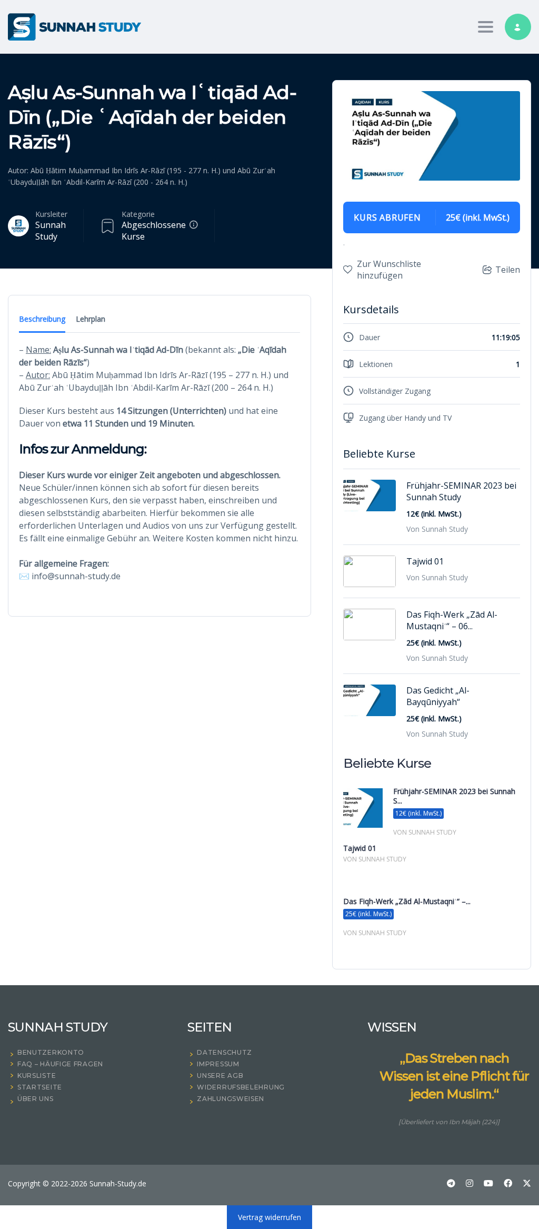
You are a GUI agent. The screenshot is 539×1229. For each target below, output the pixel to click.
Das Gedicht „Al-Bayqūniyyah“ (438, 696)
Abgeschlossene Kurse (154, 230)
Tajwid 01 (425, 561)
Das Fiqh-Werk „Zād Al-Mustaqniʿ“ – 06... (451, 620)
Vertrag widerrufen (269, 1217)
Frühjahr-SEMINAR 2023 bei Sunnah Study (461, 491)
